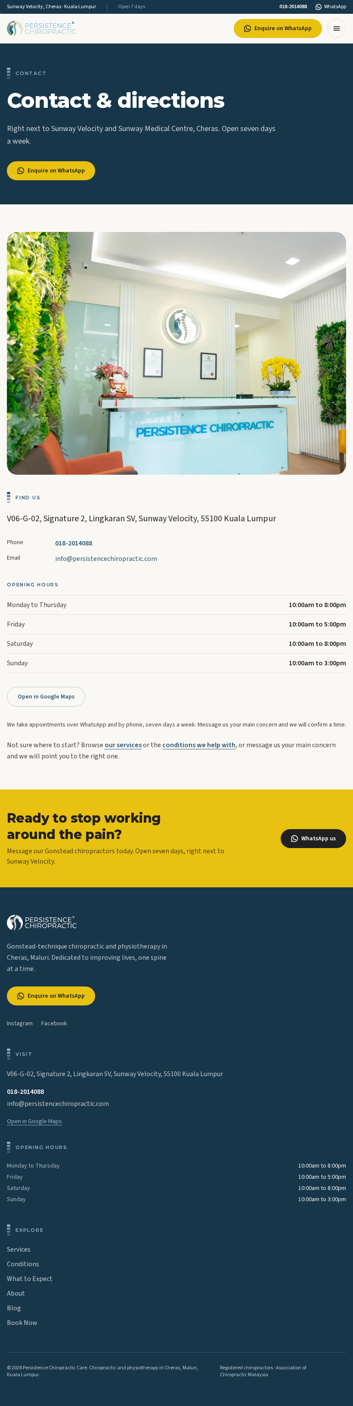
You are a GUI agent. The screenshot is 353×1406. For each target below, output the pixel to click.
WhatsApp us (318, 838)
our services (123, 745)
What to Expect (30, 1279)
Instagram (20, 1023)
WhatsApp (335, 6)
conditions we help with (198, 745)
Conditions (23, 1264)
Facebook (54, 1023)
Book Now (22, 1323)
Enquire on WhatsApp (283, 28)
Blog (14, 1308)
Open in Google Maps (46, 696)
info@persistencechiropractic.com (106, 559)
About (16, 1293)
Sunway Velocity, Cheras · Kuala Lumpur (51, 6)
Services (19, 1249)
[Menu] (336, 28)
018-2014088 (293, 6)
